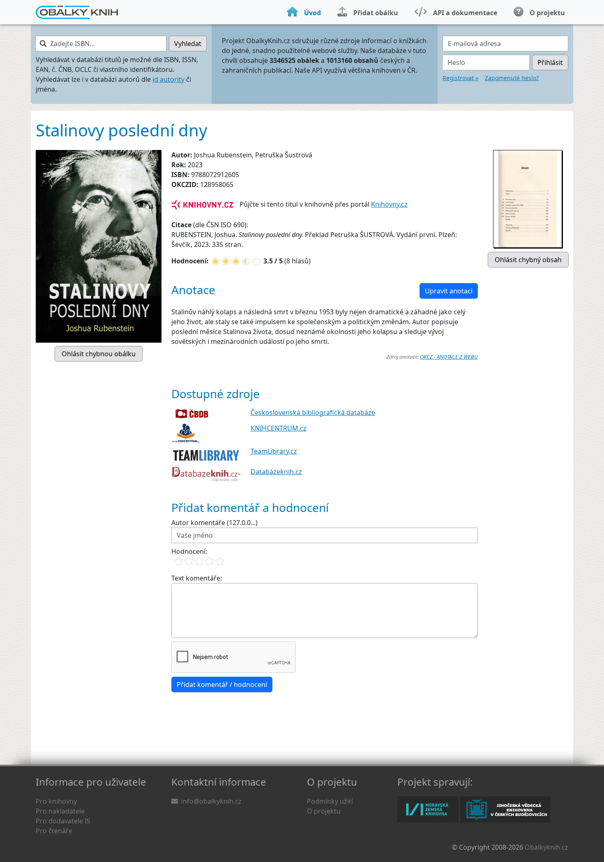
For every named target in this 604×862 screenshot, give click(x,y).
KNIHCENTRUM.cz (279, 428)
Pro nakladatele (60, 811)
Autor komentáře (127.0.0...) (214, 522)
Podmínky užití (330, 801)
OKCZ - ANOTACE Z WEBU (449, 356)
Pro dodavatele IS (63, 820)
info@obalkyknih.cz (211, 801)
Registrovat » (460, 78)
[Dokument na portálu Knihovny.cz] (202, 204)
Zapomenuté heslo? (512, 78)
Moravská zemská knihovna (428, 809)
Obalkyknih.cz (546, 847)
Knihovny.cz (389, 204)
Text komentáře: (196, 578)
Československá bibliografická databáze (313, 412)
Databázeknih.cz (276, 471)
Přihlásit (550, 62)
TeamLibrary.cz (274, 451)
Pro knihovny (56, 801)
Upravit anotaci (449, 290)
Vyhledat (187, 43)
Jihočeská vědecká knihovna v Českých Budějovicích (505, 809)
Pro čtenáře (54, 830)
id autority (168, 79)
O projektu (324, 811)
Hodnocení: (189, 551)
